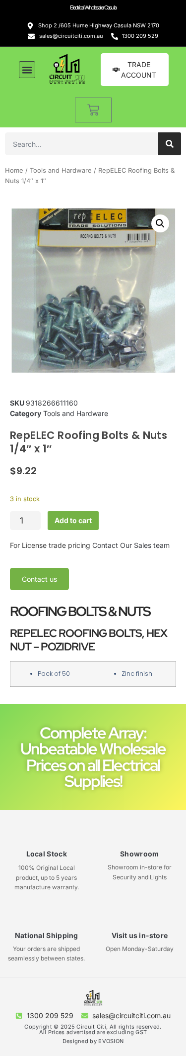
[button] (27, 69)
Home (14, 170)
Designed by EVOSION (93, 1041)
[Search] (169, 143)
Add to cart (73, 520)
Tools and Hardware (61, 170)
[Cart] (93, 110)
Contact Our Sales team (131, 545)
